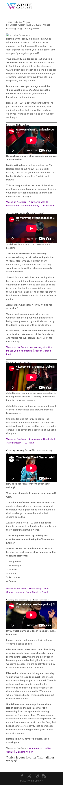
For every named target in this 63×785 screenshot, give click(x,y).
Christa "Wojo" (17, 24)
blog (19, 28)
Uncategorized (31, 28)
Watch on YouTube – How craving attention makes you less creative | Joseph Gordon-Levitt (29, 351)
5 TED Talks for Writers (18, 21)
